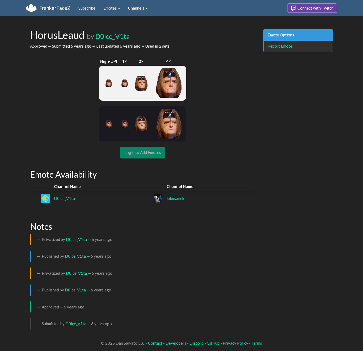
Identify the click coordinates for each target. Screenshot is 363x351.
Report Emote (280, 46)
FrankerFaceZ (54, 8)
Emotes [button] (110, 8)
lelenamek (175, 198)
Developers (176, 343)
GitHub (213, 343)
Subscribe (86, 8)
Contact (155, 343)
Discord (196, 343)
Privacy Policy (235, 343)
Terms (256, 343)
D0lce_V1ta (112, 36)
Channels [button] (136, 8)
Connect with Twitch (315, 8)
